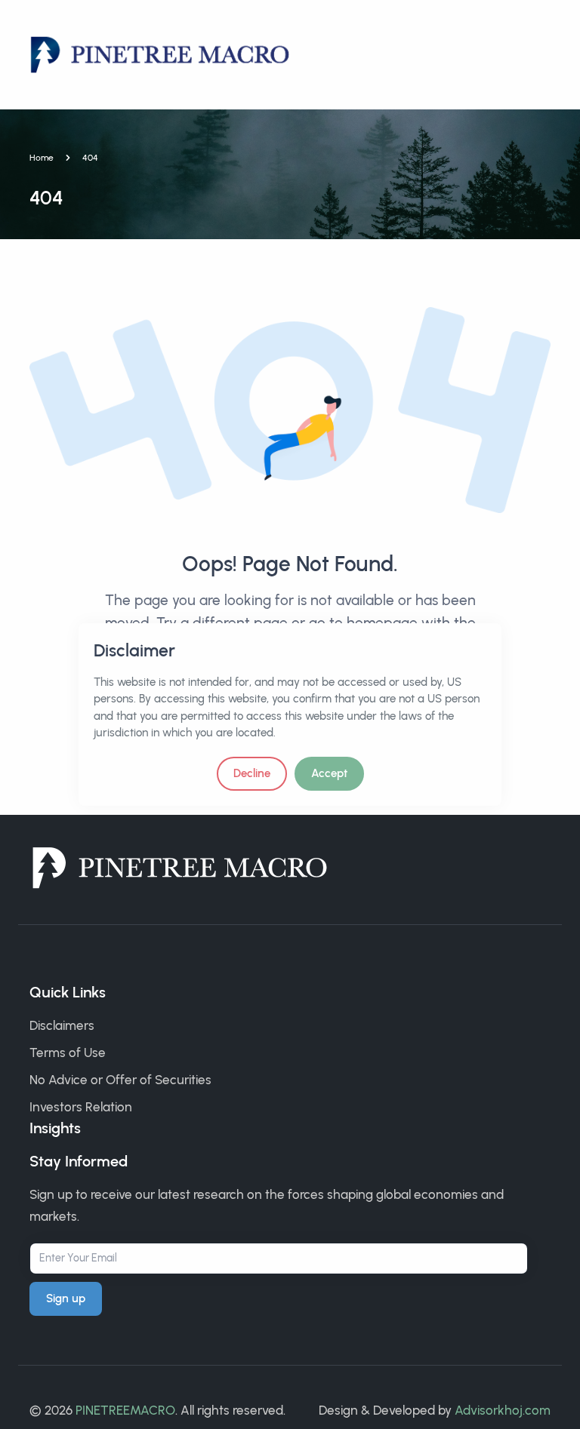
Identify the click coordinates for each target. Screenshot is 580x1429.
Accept (329, 773)
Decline (251, 773)
